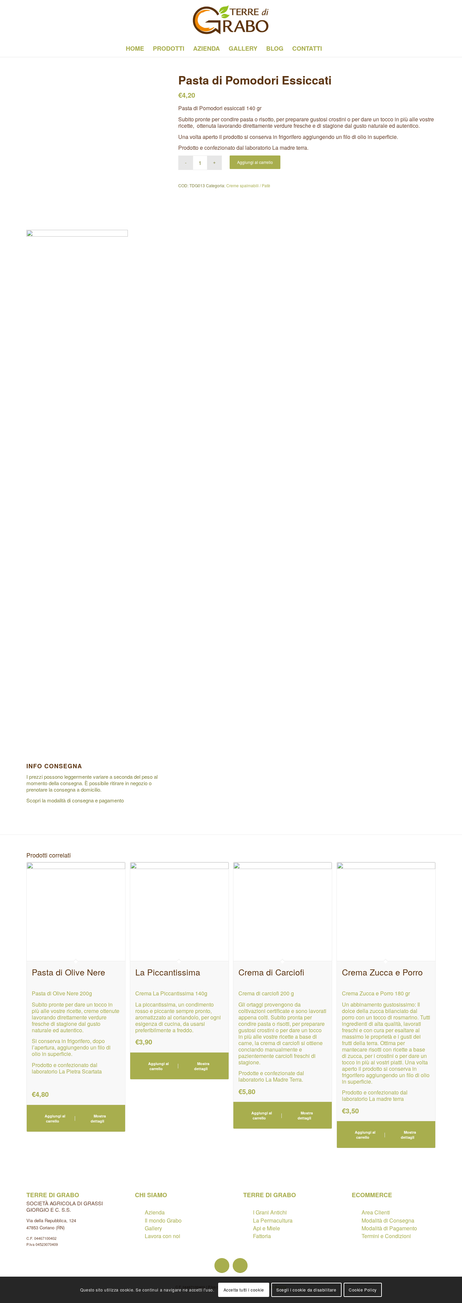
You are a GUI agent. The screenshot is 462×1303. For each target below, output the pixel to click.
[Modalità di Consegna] (356, 1220)
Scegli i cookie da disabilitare (306, 1290)
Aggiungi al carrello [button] (54, 1118)
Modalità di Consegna (388, 1220)
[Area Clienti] (356, 1212)
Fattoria (262, 1236)
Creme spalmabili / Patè (248, 185)
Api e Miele (266, 1228)
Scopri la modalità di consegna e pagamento (75, 800)
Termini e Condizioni (386, 1236)
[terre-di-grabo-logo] (231, 20)
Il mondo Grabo (163, 1220)
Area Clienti (376, 1212)
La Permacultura (273, 1220)
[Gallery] (139, 1228)
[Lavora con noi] (139, 1236)
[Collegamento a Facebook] (28, 20)
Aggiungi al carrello (255, 162)
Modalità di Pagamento (389, 1228)
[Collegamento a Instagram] (40, 20)
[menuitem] (134, 48)
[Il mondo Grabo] (139, 1220)
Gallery (153, 1228)
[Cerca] (331, 48)
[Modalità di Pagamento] (356, 1228)
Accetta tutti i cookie (244, 1290)
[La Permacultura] (248, 1220)
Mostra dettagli (98, 1118)
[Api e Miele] (248, 1228)
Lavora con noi (162, 1236)
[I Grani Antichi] (248, 1212)
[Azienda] (139, 1212)
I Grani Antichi (270, 1212)
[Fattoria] (248, 1236)
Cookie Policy (363, 1290)
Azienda (155, 1212)
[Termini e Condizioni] (356, 1236)
